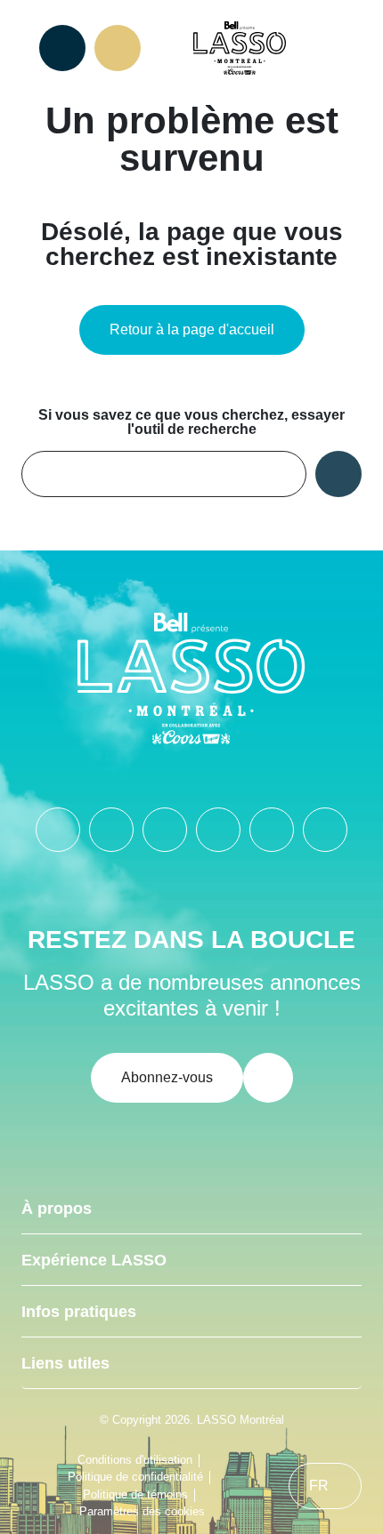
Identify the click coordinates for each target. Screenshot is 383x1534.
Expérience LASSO (94, 1260)
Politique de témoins (135, 1494)
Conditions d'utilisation (134, 1459)
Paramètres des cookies (142, 1511)
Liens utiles (65, 1363)
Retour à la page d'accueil (192, 329)
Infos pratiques (78, 1312)
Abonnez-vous (167, 1077)
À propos (56, 1208)
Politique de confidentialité (135, 1476)
